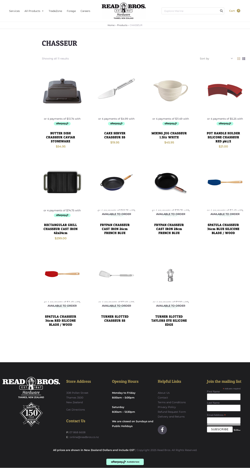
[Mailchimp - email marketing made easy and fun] (237, 432)
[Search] (221, 11)
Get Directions (75, 409)
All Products (32, 11)
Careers (85, 11)
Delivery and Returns (171, 416)
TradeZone (55, 11)
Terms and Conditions (172, 402)
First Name (213, 391)
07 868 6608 (77, 432)
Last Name (213, 402)
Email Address (216, 415)
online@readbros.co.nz (84, 437)
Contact (163, 397)
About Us (164, 392)
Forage (71, 11)
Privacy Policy (167, 407)
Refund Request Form (172, 411)
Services (14, 11)
